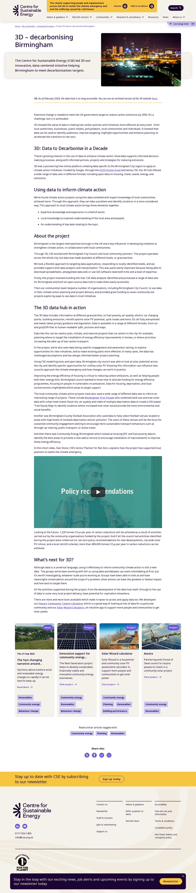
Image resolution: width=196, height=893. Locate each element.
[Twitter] (87, 755)
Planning (102, 733)
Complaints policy (163, 827)
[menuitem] (57, 16)
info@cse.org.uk (24, 837)
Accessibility (161, 804)
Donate (117, 6)
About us (177, 17)
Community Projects (45, 26)
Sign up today (112, 779)
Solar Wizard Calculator (70, 607)
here (154, 98)
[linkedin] (17, 826)
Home (17, 26)
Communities (102, 17)
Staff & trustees (104, 817)
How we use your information (163, 813)
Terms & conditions (164, 820)
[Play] (98, 492)
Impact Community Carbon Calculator (61, 603)
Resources (153, 17)
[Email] (109, 755)
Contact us (101, 804)
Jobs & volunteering (106, 824)
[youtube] (24, 826)
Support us (101, 831)
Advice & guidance (56, 17)
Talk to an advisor (139, 6)
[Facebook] (94, 755)
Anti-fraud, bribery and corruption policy (166, 836)
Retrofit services (80, 17)
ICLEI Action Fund (110, 170)
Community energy (82, 733)
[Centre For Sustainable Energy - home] (27, 11)
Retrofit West (132, 820)
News (165, 17)
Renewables (117, 733)
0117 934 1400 (23, 833)
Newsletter (170, 881)
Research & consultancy (129, 17)
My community (28, 26)
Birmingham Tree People (99, 397)
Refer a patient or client (134, 813)
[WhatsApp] (101, 755)
